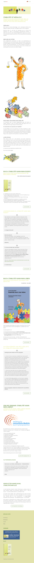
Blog (4, 523)
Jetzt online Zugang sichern (24, 455)
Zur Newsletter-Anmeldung (17, 506)
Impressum (5, 559)
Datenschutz (11, 559)
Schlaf (4, 521)
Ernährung (5, 517)
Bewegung (5, 519)
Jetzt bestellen (27, 206)
